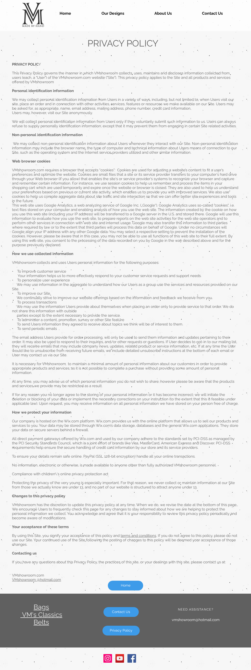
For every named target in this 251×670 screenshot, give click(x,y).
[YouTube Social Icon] (119, 658)
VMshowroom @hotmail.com (36, 580)
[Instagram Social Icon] (107, 658)
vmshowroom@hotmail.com (196, 620)
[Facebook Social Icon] (131, 658)
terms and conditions (138, 535)
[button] (112, 13)
